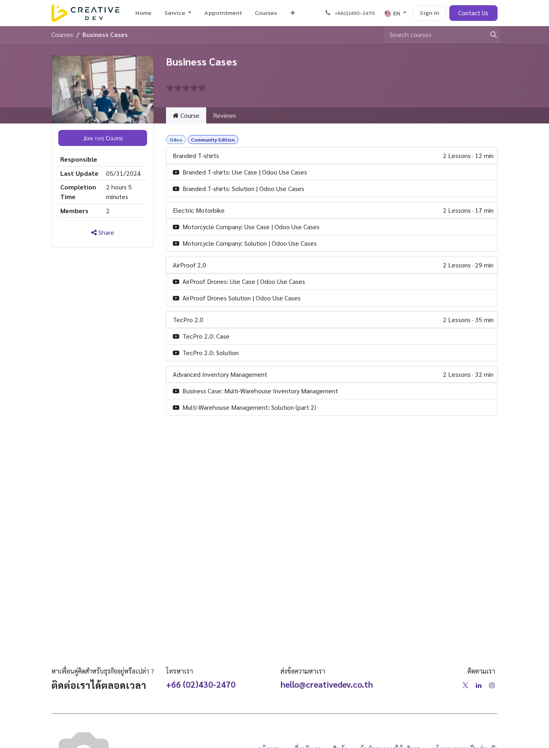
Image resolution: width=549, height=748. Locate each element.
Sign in (429, 12)
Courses (62, 34)
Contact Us (473, 12)
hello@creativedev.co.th (327, 684)
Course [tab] (189, 115)
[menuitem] (143, 13)
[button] (102, 138)
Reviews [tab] (224, 115)
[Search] (490, 35)
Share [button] (105, 232)
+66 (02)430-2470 (201, 684)
